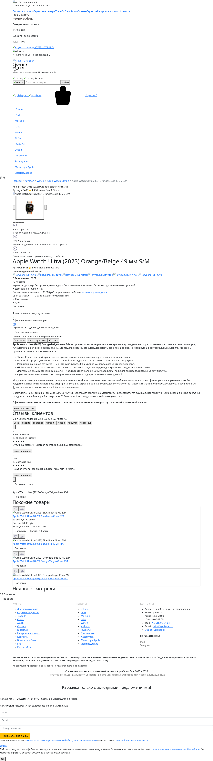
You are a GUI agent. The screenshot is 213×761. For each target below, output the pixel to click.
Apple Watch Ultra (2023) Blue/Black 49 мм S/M (38, 516)
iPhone (85, 609)
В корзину (20, 531)
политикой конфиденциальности (131, 740)
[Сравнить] (22, 508)
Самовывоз (21, 299)
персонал (85, 422)
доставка (38, 422)
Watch (84, 622)
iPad (83, 612)
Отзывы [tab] (53, 340)
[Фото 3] (19, 222)
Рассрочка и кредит (28, 633)
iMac (83, 619)
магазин (50, 422)
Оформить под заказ (26, 332)
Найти (65, 82)
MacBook (86, 616)
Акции (20, 622)
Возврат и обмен (27, 640)
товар (61, 422)
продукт (72, 422)
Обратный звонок (155, 629)
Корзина (91, 95)
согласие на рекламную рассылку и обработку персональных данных (62, 740)
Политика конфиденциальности (67, 674)
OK (2, 758)
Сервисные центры (28, 612)
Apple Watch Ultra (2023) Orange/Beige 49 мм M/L (40, 578)
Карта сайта (24, 647)
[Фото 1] (14, 222)
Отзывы (21, 626)
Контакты (22, 636)
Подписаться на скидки (15, 735)
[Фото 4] (22, 222)
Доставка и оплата (27, 609)
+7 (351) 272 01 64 (44, 47)
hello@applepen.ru (163, 626)
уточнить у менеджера (95, 292)
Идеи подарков (89, 643)
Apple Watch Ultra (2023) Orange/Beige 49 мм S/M (40, 561)
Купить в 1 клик (39, 531)
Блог (19, 643)
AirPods (85, 626)
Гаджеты (86, 629)
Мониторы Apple (90, 640)
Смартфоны (87, 633)
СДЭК (18, 302)
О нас (20, 619)
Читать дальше (22, 451)
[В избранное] (16, 508)
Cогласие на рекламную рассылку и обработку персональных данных (125, 674)
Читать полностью (24, 408)
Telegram (23, 95)
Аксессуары (87, 636)
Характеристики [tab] (37, 340)
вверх (3, 745)
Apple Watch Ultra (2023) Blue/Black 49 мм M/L (38, 543)
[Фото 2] (17, 222)
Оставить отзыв (23, 484)
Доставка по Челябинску (29, 288)
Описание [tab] (19, 340)
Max (38, 95)
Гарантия (22, 629)
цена (16, 422)
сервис (26, 422)
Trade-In (21, 616)
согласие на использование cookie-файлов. (175, 749)
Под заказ (20, 496)
